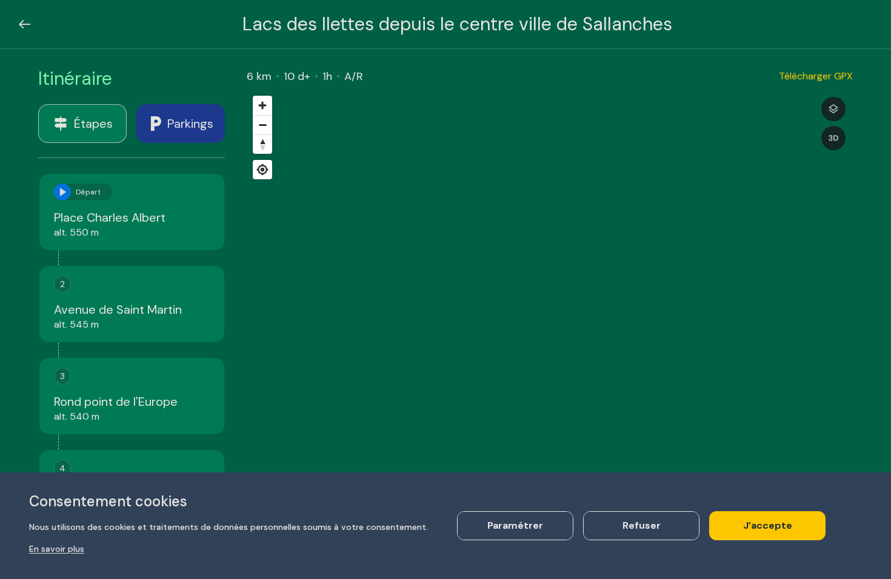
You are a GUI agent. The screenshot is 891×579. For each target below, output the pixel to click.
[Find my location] (262, 169)
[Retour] (25, 24)
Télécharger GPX (816, 76)
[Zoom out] (262, 124)
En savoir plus (56, 548)
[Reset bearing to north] (262, 144)
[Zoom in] (262, 105)
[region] (550, 320)
